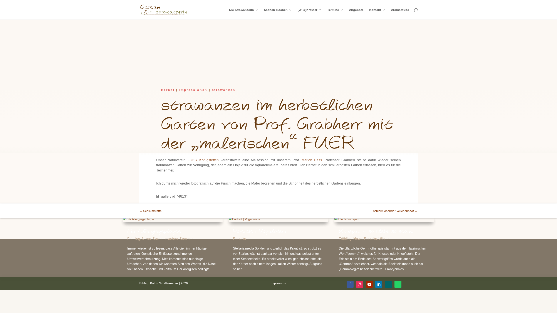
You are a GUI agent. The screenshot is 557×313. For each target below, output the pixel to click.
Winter (384, 239)
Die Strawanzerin (241, 10)
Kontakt (375, 10)
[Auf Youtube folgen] (369, 284)
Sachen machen (276, 10)
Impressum (278, 283)
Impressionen (193, 90)
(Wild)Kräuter (307, 10)
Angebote (356, 10)
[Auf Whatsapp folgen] (397, 284)
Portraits (239, 239)
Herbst (168, 90)
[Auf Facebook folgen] (350, 284)
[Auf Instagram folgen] (359, 284)
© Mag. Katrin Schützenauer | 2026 (163, 283)
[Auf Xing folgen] (388, 284)
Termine (333, 10)
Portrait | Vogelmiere (259, 231)
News (146, 239)
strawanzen (223, 90)
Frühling (133, 239)
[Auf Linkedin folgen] (378, 284)
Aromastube (400, 10)
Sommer (186, 239)
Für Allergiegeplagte (154, 231)
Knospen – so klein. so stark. (376, 231)
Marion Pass (312, 160)
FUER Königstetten (203, 160)
